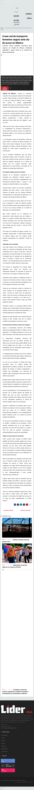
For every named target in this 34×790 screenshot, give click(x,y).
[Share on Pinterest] (27, 504)
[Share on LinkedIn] (21, 504)
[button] (6, 2)
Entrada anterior (8, 510)
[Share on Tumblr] (24, 504)
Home (2, 27)
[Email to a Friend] (30, 504)
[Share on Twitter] (18, 504)
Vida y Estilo (4, 751)
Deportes (4, 746)
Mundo (3, 743)
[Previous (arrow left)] (0, 789)
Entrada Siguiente (25, 510)
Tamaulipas (4, 735)
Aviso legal (24, 782)
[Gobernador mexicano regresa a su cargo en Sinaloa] (17, 553)
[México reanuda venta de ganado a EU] (17, 527)
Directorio (17, 782)
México (3, 539)
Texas (3, 738)
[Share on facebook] (15, 504)
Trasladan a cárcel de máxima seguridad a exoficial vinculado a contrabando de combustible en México (15, 691)
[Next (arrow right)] (2, 789)
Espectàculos (5, 748)
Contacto (30, 782)
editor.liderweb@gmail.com (10, 728)
